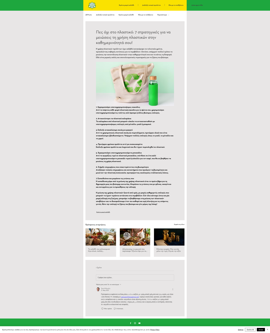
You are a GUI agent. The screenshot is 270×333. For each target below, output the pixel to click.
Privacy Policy (154, 330)
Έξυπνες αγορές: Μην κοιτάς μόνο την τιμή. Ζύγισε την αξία (169, 250)
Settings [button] (240, 330)
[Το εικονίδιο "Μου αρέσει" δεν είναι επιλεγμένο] (102, 308)
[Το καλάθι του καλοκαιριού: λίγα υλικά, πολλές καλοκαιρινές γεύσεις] (101, 237)
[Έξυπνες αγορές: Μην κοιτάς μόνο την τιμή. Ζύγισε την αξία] (169, 237)
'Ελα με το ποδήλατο (145, 15)
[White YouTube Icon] (139, 323)
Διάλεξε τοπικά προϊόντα (105, 15)
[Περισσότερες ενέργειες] (172, 289)
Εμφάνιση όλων (179, 224)
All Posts (88, 15)
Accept (261, 330)
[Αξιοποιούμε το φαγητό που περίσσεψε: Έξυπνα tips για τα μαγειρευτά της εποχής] (135, 237)
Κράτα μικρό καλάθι (126, 15)
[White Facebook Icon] (130, 323)
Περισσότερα (162, 15)
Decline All (250, 330)
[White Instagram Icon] (135, 323)
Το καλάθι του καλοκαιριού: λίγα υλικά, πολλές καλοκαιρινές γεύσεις (99, 250)
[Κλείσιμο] (267, 329)
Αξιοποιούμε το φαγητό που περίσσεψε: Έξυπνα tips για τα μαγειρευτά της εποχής (134, 250)
